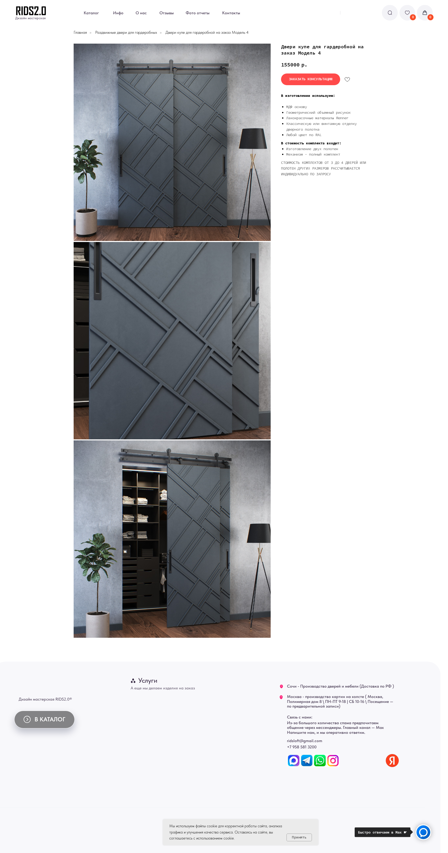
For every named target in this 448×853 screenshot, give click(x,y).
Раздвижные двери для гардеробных (126, 32)
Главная (80, 32)
